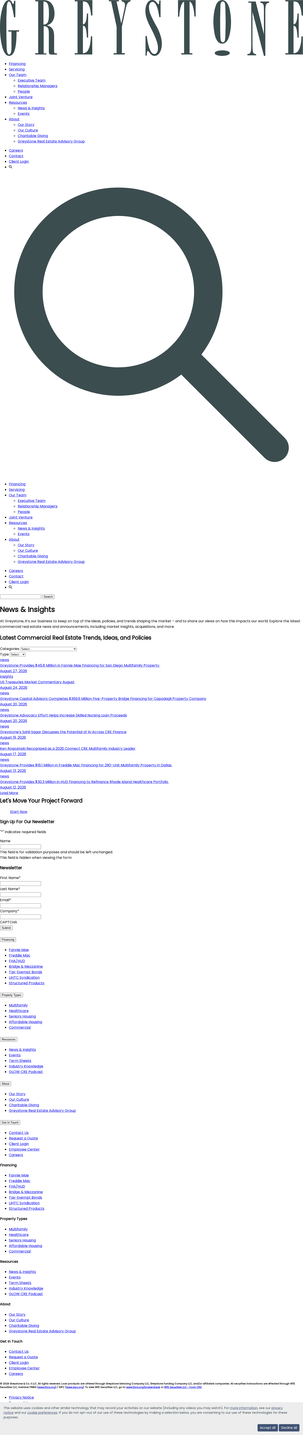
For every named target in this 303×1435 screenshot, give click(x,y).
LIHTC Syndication (24, 977)
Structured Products (26, 983)
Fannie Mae (19, 949)
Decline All (289, 1427)
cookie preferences (42, 1412)
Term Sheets (20, 1060)
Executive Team (31, 80)
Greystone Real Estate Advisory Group (51, 141)
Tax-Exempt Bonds (25, 972)
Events (24, 113)
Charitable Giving (33, 135)
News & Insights (31, 108)
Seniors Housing (22, 1016)
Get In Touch (10, 1122)
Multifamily (18, 1005)
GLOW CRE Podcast (26, 1071)
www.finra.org (46, 1387)
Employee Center (24, 1149)
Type (4, 654)
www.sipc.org (74, 1387)
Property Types (11, 995)
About (14, 119)
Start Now (18, 811)
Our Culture (28, 130)
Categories (9, 648)
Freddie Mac (19, 955)
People (24, 91)
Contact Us (19, 1132)
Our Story (26, 124)
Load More (9, 792)
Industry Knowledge (26, 1066)
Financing (17, 63)
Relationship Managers (37, 85)
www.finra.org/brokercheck (143, 1387)
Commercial (20, 1027)
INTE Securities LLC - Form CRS (183, 1387)
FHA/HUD (17, 960)
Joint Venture (21, 97)
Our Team (17, 74)
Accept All (267, 1427)
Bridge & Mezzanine (26, 966)
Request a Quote (23, 1138)
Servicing (17, 69)
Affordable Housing (25, 1021)
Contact (16, 156)
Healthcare (19, 1010)
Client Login (19, 161)
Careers (16, 150)
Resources (18, 102)
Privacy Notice (21, 1397)
